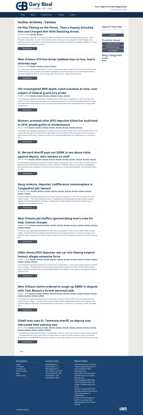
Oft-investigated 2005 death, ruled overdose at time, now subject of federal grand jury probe (85, 383)
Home (22, 15)
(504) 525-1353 (53, 376)
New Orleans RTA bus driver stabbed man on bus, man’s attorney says (85, 375)
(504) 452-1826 (53, 378)
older (20, 352)
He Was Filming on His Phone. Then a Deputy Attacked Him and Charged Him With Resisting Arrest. (85, 367)
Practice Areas (46, 15)
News (104, 60)
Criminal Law (20, 369)
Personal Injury (21, 371)
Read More (27, 48)
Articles (61, 15)
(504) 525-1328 (119, 9)
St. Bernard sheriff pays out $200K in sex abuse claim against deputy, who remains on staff (85, 401)
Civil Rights (20, 367)
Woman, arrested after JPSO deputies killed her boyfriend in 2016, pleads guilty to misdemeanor (86, 392)
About (33, 15)
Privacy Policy (21, 376)
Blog (18, 373)
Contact (72, 15)
